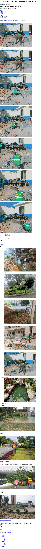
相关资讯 (2, 405)
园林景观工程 (12, 20)
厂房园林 (16, 20)
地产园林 (1, 243)
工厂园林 (3, 298)
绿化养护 (1, 13)
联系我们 (1, 15)
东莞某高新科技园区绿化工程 (7, 234)
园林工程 (1, 12)
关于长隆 (1, 10)
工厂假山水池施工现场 (5, 377)
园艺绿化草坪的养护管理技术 (4, 461)
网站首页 (3, 535)
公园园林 (5, 539)
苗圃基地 (3, 546)
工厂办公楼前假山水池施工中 (7, 235)
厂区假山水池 (4, 272)
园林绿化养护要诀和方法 (3, 490)
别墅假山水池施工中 (5, 403)
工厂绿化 (5, 538)
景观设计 (1, 11)
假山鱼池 (1, 244)
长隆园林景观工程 (6, 20)
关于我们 (3, 536)
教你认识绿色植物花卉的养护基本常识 (5, 520)
